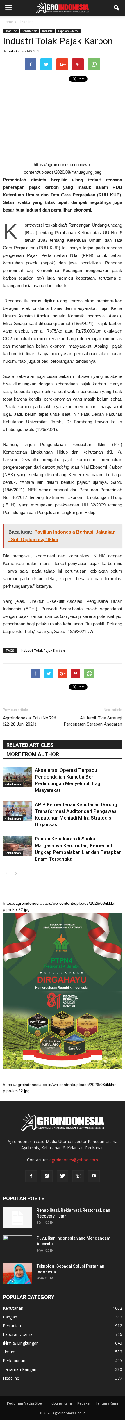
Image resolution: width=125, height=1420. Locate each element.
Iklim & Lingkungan (21, 1343)
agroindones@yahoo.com (73, 1160)
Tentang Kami (107, 1403)
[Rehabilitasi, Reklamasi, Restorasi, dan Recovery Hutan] (17, 1217)
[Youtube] (94, 1176)
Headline (11, 31)
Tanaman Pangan (19, 1369)
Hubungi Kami (60, 1403)
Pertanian (12, 1325)
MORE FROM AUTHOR (32, 754)
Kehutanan (29, 31)
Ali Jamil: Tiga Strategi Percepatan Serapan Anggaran (93, 721)
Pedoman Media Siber (25, 1403)
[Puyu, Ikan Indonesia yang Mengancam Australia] (17, 1245)
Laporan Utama (68, 31)
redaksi (14, 51)
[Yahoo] (78, 1176)
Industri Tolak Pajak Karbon (43, 650)
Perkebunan (14, 1360)
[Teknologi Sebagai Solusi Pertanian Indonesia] (17, 1273)
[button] (117, 8)
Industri (47, 31)
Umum (9, 1352)
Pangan (10, 1317)
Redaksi (83, 1403)
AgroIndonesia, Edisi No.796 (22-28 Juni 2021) (29, 721)
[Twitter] (62, 1176)
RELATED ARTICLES (29, 745)
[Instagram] (47, 1176)
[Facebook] (31, 1176)
